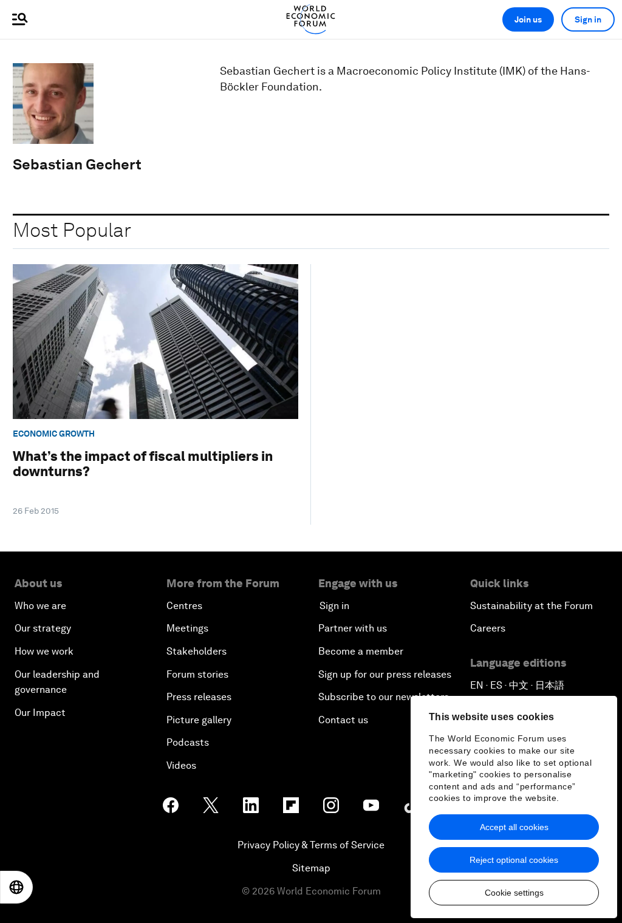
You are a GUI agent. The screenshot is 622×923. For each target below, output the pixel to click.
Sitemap (311, 868)
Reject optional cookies (514, 860)
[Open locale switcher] (16, 887)
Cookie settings (514, 892)
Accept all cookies (514, 827)
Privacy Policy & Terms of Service (311, 845)
